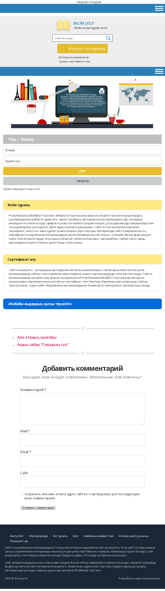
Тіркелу (82, 181)
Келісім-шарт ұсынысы (134, 536)
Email (25, 452)
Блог (76, 536)
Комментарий (33, 390)
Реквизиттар (19, 541)
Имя (25, 431)
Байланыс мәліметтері (99, 536)
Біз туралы (60, 536)
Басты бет (17, 536)
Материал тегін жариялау (86, 49)
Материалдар (38, 536)
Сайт (24, 473)
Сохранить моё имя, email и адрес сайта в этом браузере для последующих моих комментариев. (81, 496)
